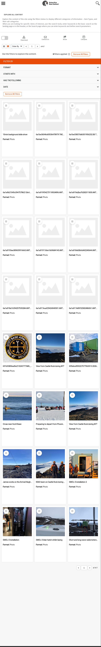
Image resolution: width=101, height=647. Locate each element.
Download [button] (24, 38)
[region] (50, 78)
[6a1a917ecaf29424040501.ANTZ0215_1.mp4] (50, 290)
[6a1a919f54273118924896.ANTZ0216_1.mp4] (50, 174)
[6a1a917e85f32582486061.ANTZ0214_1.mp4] (83, 290)
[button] (45, 38)
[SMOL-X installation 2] (83, 463)
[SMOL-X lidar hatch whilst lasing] (50, 521)
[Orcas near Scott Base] (17, 405)
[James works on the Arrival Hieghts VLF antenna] (17, 463)
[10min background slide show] (17, 116)
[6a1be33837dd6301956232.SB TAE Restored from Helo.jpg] (83, 116)
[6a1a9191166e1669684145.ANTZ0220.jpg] (50, 232)
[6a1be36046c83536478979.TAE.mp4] (50, 116)
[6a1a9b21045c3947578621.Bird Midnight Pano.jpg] (17, 174)
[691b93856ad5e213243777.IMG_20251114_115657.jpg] (17, 347)
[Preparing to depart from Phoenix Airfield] (50, 405)
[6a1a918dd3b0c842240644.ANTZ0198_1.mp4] (83, 232)
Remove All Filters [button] (80, 54)
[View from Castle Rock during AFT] (50, 347)
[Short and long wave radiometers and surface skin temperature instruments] (83, 521)
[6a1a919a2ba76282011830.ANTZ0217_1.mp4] (83, 174)
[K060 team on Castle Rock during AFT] (50, 463)
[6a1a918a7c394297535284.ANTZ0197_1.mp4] (17, 290)
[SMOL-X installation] (17, 521)
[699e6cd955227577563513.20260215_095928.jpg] (83, 347)
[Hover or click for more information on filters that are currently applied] (69, 54)
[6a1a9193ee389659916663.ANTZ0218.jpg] (17, 232)
